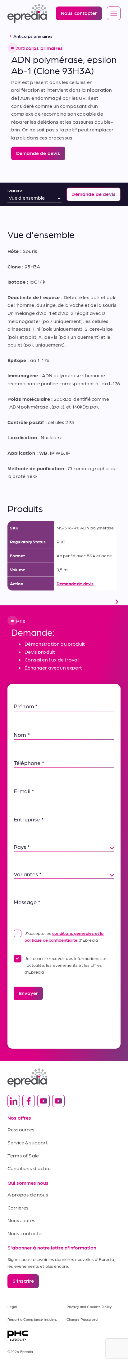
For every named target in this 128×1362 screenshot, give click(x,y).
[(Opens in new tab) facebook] (28, 1101)
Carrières (18, 1207)
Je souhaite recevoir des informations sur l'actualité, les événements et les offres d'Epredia (66, 965)
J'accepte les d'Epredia (64, 936)
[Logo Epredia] (64, 1077)
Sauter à (14, 190)
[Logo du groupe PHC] (64, 1335)
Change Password (82, 1319)
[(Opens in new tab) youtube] (43, 1101)
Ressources (21, 1129)
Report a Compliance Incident (32, 1319)
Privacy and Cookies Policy (89, 1306)
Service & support (27, 1142)
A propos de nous (27, 1194)
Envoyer (28, 993)
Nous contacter (25, 1233)
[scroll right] (117, 601)
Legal (12, 1306)
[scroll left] (11, 601)
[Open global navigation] (114, 14)
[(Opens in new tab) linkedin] (13, 1101)
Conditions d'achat (29, 1168)
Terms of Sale (23, 1155)
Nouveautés (21, 1220)
